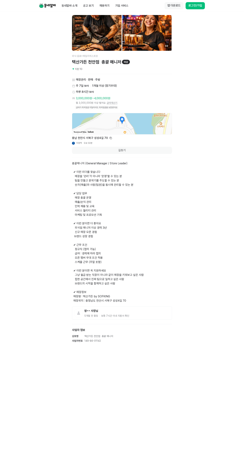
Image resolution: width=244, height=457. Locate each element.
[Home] (47, 6)
